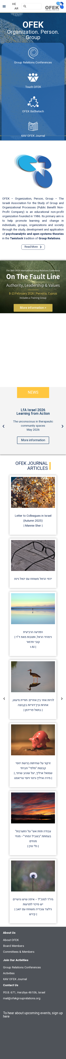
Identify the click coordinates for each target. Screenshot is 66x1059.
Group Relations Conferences (33, 62)
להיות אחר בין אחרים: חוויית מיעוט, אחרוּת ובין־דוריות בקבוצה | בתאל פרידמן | (33, 705)
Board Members (13, 946)
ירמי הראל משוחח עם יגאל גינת (33, 579)
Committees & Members (18, 952)
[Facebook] (7, 1004)
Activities (9, 973)
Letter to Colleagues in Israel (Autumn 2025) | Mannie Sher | (33, 521)
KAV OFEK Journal (33, 136)
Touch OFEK (33, 87)
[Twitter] (15, 1004)
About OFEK (11, 940)
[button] (4, 6)
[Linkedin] (24, 1004)
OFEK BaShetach (33, 111)
